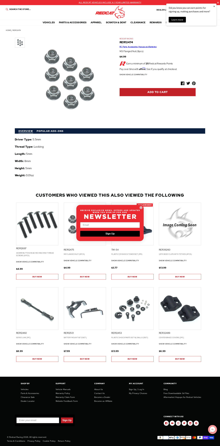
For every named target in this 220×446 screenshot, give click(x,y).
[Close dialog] (140, 207)
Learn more (177, 19)
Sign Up (110, 233)
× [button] (214, 6)
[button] (212, 429)
